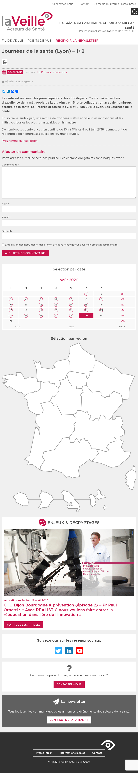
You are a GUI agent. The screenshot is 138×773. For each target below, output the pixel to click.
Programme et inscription (20, 141)
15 (86, 304)
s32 (122, 299)
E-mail (6, 217)
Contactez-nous (69, 684)
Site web (7, 231)
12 (41, 304)
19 (41, 310)
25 (25, 315)
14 (71, 304)
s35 (122, 315)
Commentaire (10, 164)
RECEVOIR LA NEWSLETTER (77, 40)
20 (56, 310)
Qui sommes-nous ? (62, 4)
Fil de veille (12, 40)
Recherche (134, 11)
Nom (5, 204)
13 (56, 304)
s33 (122, 304)
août (71, 326)
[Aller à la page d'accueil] (27, 21)
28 (71, 315)
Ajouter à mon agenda (19, 81)
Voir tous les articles (23, 624)
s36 (122, 321)
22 (86, 310)
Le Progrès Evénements (52, 72)
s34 (122, 310)
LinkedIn (69, 650)
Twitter (58, 650)
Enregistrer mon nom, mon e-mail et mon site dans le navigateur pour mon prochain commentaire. (61, 244)
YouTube (79, 650)
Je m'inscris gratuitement (69, 719)
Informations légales (72, 752)
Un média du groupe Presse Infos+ (114, 4)
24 (10, 315)
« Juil (18, 326)
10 (10, 304)
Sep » (122, 326)
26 (40, 315)
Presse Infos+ (44, 752)
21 (71, 310)
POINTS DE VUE (39, 40)
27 (56, 315)
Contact (84, 4)
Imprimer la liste (4, 62)
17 (11, 310)
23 (101, 310)
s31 (122, 293)
